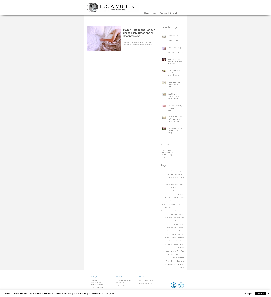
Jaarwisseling (179, 211)
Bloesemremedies (172, 184)
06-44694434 (119, 282)
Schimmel (180, 237)
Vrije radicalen (170, 261)
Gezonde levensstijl (168, 204)
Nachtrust (181, 221)
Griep (178, 204)
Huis (178, 207)
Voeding (181, 258)
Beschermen (169, 181)
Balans (182, 177)
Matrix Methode (179, 217)
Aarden (173, 171)
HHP (182, 204)
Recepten (181, 234)
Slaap (182, 241)
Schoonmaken (174, 241)
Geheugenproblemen (176, 201)
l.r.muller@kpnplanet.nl (123, 280)
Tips (178, 251)
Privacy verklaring (145, 283)
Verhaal (170, 254)
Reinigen (167, 237)
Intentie (171, 211)
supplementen (179, 264)
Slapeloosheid (179, 248)
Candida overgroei (177, 187)
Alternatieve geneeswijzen (175, 174)
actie (182, 261)
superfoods (169, 264)
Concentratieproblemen (176, 191)
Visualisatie (173, 258)
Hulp (182, 207)
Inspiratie (164, 211)
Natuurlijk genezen (177, 224)
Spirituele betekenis (169, 251)
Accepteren (260, 294)
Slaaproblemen (179, 244)
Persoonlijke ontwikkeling (175, 231)
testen (182, 268)
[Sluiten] (268, 293)
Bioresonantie (179, 181)
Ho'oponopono (170, 207)
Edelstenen (180, 194)
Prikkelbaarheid (171, 234)
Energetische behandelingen (174, 197)
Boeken (181, 184)
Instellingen (248, 294)
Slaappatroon (167, 244)
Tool (182, 251)
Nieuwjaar (180, 228)
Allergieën (180, 171)
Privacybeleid (109, 294)
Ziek (178, 261)
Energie (165, 201)
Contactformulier (121, 285)
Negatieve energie (170, 228)
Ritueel (174, 237)
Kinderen (174, 214)
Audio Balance (173, 177)
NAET (174, 221)
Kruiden (181, 214)
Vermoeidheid (179, 254)
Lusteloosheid (167, 217)
